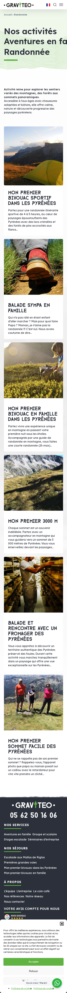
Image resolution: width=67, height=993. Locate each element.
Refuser (33, 971)
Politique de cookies (21, 988)
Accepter (34, 961)
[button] (62, 923)
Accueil (8, 14)
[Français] (48, 5)
